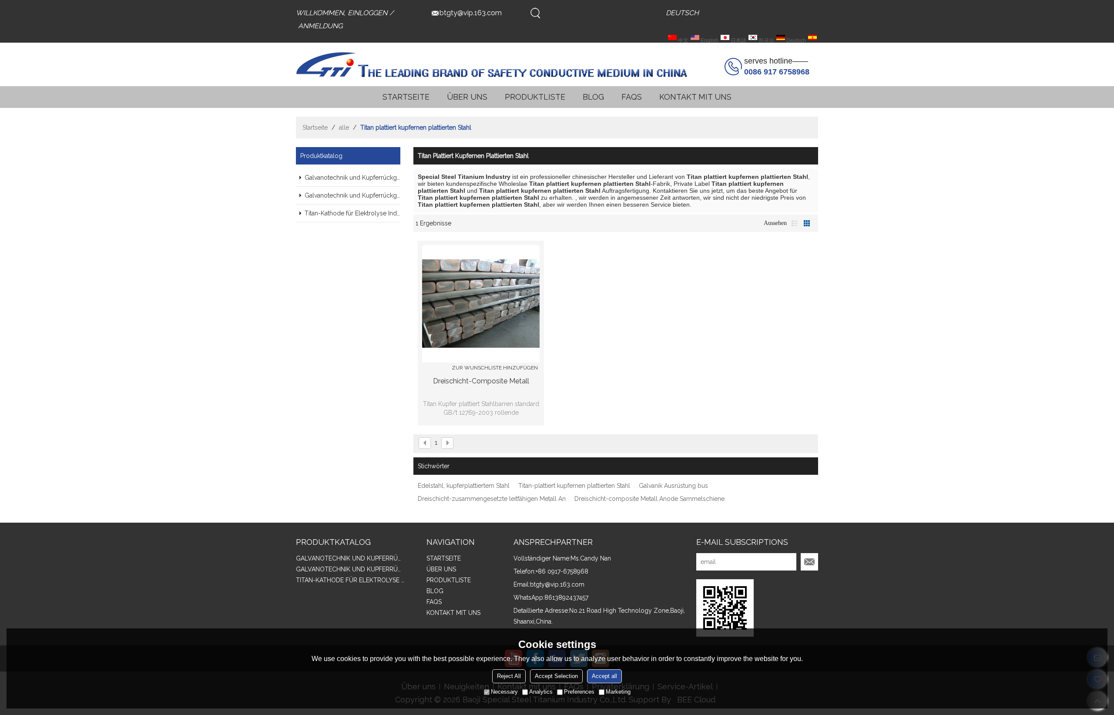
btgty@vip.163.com (471, 13)
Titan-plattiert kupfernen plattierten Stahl (574, 485)
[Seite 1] (425, 443)
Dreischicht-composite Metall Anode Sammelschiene (649, 498)
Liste (794, 223)
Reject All (509, 676)
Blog (593, 96)
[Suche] (535, 13)
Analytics (541, 691)
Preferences (579, 691)
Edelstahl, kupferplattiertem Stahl (464, 485)
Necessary (504, 691)
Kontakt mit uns (695, 96)
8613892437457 (566, 597)
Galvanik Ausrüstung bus (673, 485)
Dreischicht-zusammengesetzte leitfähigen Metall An (492, 498)
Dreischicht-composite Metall (481, 381)
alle (344, 127)
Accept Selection (556, 676)
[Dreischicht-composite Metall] (481, 304)
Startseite (406, 96)
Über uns (467, 96)
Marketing (618, 691)
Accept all (604, 676)
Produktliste (535, 96)
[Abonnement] (809, 562)
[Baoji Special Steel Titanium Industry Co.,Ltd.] (492, 64)
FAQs (631, 96)
